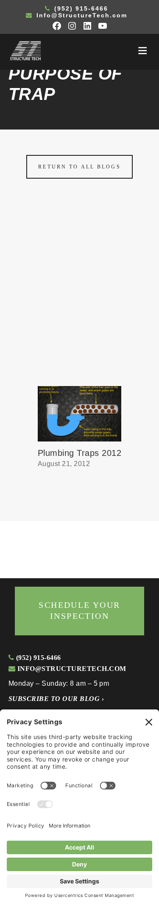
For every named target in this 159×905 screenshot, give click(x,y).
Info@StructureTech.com (80, 15)
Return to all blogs (79, 167)
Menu (142, 51)
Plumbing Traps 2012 (79, 453)
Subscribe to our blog (56, 698)
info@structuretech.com (70, 668)
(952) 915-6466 (80, 8)
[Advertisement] (79, 302)
